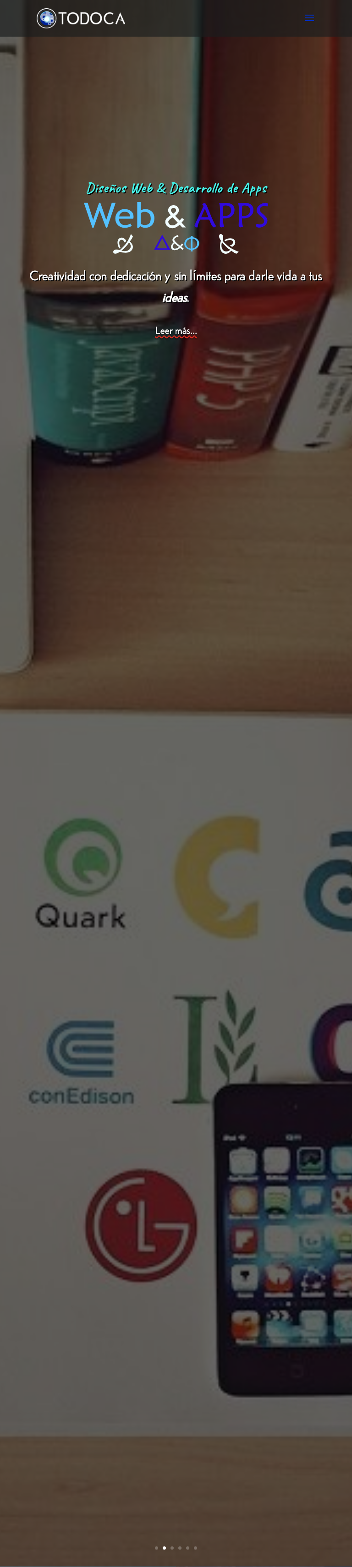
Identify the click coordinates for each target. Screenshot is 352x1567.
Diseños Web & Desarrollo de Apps (176, 188)
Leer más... (176, 329)
